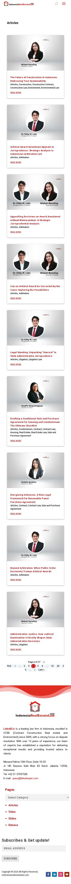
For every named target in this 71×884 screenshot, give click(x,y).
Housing (14, 432)
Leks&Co (9, 728)
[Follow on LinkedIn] (54, 874)
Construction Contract (43, 84)
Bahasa (13, 825)
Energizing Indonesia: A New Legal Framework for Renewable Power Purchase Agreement (30, 498)
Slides (12, 818)
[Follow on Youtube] (66, 874)
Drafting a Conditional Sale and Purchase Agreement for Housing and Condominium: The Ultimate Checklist (35, 422)
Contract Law (49, 429)
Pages (9, 789)
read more (15, 93)
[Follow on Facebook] (48, 874)
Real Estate (24, 432)
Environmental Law (50, 88)
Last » (41, 670)
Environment (34, 88)
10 (52, 666)
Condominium (25, 429)
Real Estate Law (39, 432)
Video (12, 811)
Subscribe (10, 858)
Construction (25, 84)
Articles (14, 84)
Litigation (23, 359)
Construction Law (18, 88)
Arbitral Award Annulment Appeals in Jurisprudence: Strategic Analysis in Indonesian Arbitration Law (32, 150)
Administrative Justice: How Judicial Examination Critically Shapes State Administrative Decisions (32, 638)
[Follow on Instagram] (60, 874)
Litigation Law (35, 359)
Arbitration (24, 157)
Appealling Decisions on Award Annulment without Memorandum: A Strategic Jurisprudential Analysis (35, 220)
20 (58, 666)
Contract (37, 429)
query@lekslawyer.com (25, 778)
